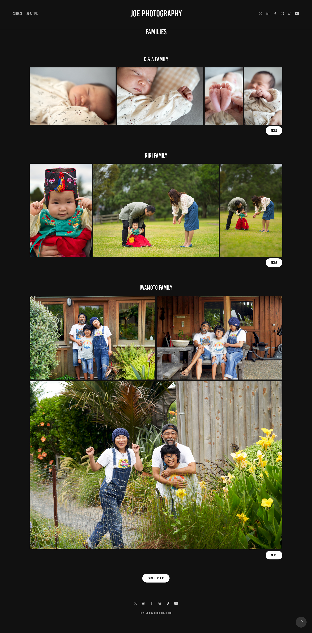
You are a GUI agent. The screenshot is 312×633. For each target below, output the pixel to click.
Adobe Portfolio (163, 613)
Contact (17, 13)
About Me (32, 13)
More (274, 130)
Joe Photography (156, 13)
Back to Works (156, 578)
